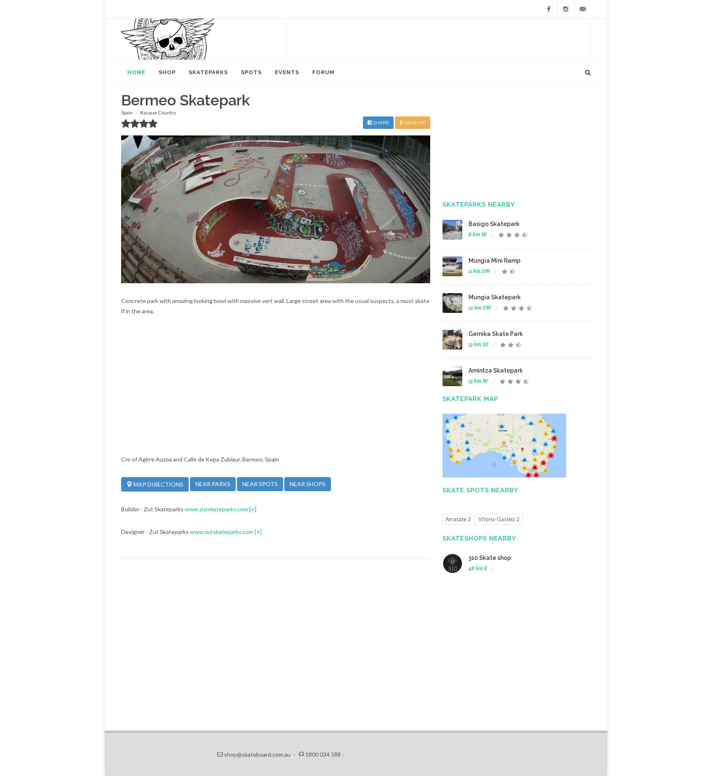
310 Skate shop (489, 558)
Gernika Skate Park (495, 334)
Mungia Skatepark (494, 297)
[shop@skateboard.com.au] (582, 9)
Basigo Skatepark (494, 224)
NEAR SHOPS (308, 483)
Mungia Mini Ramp (494, 260)
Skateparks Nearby (479, 204)
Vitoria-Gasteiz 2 (499, 519)
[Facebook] (549, 9)
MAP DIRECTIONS (157, 484)
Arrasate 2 (458, 519)
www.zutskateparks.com (216, 509)
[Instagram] (565, 9)
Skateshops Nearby (479, 538)
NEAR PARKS (212, 483)
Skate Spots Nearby (480, 490)
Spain (127, 113)
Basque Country (158, 113)
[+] (252, 509)
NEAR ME (414, 123)
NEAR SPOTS (260, 483)
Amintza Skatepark (495, 370)
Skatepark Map (470, 399)
